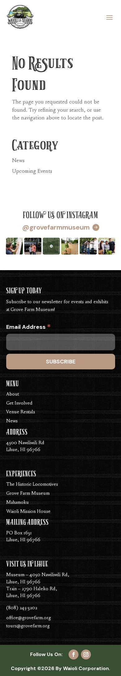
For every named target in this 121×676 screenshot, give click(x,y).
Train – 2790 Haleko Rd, (31, 588)
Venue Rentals (20, 412)
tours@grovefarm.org (28, 626)
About (12, 394)
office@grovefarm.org (28, 617)
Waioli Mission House (28, 511)
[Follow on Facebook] (73, 654)
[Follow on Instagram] (86, 654)
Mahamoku (17, 502)
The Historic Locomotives (32, 484)
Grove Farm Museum (28, 493)
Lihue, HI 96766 (23, 582)
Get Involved (19, 403)
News (18, 161)
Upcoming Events (32, 171)
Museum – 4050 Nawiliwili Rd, (37, 574)
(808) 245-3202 (21, 607)
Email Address (28, 328)
